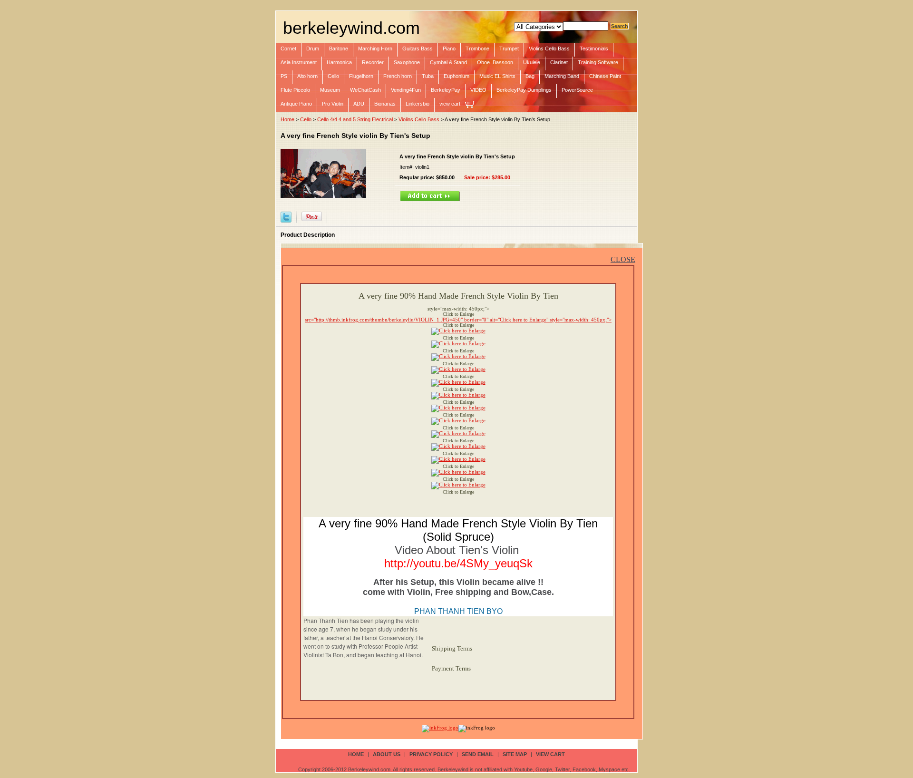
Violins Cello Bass (549, 48)
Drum (312, 48)
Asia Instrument (299, 62)
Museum (330, 90)
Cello (333, 76)
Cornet (288, 48)
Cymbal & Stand (448, 62)
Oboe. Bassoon (495, 62)
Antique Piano (296, 104)
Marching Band (561, 76)
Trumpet (509, 48)
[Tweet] (286, 216)
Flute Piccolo (295, 90)
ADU (358, 104)
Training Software (598, 62)
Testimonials (594, 48)
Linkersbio (417, 104)
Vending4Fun (406, 90)
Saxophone (407, 62)
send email (478, 754)
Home (287, 119)
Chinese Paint (605, 76)
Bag (529, 76)
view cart (449, 104)
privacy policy (431, 754)
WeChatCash (365, 90)
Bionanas (385, 104)
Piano (449, 48)
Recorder (373, 62)
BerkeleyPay (445, 90)
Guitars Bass (417, 48)
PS (284, 76)
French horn (397, 76)
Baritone (338, 48)
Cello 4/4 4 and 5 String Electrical (355, 119)
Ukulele (531, 62)
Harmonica (339, 62)
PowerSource (577, 90)
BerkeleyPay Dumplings (524, 90)
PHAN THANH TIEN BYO (458, 611)
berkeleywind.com (351, 28)
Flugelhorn (361, 76)
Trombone (477, 48)
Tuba (428, 76)
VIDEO (478, 90)
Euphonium (456, 76)
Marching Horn (375, 48)
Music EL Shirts (497, 76)
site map (515, 754)
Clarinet (559, 62)
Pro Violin (332, 104)
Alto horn (307, 76)
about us (386, 754)
